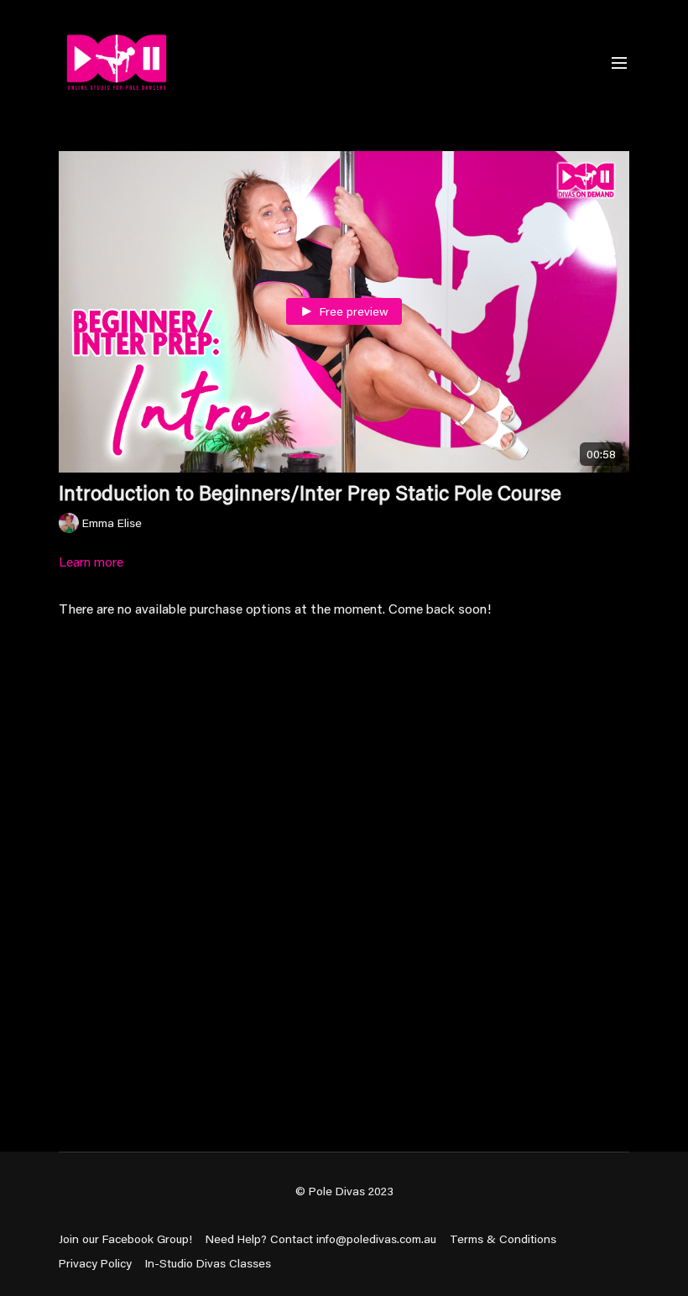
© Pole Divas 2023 (344, 1191)
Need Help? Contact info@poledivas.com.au (321, 1238)
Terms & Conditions (503, 1238)
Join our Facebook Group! (125, 1238)
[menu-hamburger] (619, 62)
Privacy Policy (95, 1263)
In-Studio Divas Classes (208, 1263)
